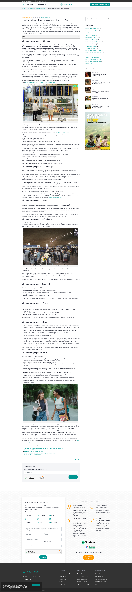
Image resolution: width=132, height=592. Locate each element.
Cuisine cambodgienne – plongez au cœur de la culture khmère (40, 450)
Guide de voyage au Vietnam (92, 41)
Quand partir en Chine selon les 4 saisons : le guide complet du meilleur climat (44, 448)
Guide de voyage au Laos (91, 55)
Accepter (36, 585)
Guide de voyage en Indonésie (93, 59)
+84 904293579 (88, 557)
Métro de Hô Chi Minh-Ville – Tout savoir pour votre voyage (39, 453)
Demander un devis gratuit (100, 4)
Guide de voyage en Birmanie (93, 61)
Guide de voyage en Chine (92, 28)
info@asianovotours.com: (62, 132)
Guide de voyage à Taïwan (92, 31)
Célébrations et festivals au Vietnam (33, 451)
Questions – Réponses (83, 584)
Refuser (36, 587)
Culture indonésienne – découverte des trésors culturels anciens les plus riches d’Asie (100, 91)
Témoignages (62, 579)
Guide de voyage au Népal (92, 57)
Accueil (23, 8)
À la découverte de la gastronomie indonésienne (100, 99)
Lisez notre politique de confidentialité (15, 588)
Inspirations (40, 4)
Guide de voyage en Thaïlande (93, 50)
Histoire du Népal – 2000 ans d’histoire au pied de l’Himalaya (101, 82)
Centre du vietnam (92, 46)
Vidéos (61, 581)
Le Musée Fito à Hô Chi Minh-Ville (32, 454)
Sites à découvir (89, 33)
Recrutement (88, 63)
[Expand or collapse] (78, 37)
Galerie (96, 584)
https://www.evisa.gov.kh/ (55, 197)
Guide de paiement (82, 579)
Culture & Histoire (90, 35)
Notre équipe (62, 576)
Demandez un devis (82, 574)
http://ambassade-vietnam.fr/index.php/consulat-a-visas (40, 82)
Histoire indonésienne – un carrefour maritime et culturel (100, 107)
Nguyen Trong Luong (45, 17)
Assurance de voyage (82, 581)
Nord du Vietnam (91, 44)
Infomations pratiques (40, 8)
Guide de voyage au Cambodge (93, 52)
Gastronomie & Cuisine (91, 37)
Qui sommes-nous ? (64, 574)
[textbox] (47, 541)
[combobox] (47, 541)
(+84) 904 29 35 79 (28, 579)
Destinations (30, 4)
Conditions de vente (82, 576)
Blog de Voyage (30, 8)
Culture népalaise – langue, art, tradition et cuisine (99, 75)
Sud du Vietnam (91, 48)
